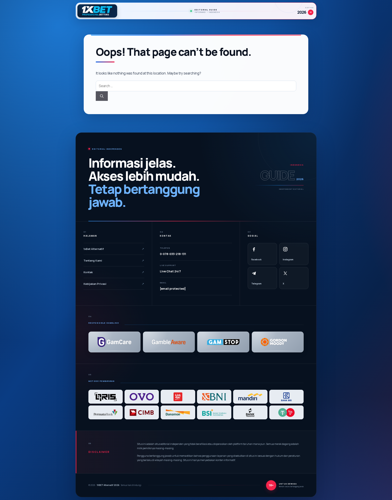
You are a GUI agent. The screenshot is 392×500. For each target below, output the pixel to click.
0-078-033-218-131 (173, 254)
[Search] (102, 96)
